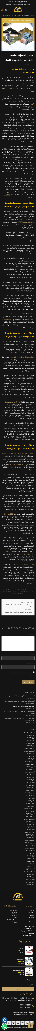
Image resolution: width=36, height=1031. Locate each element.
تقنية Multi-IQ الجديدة (18, 465)
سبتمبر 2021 (30, 848)
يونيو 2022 (31, 824)
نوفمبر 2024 (30, 764)
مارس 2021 (31, 858)
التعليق (31, 634)
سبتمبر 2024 (30, 769)
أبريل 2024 (31, 782)
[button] (4, 10)
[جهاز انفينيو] (18, 957)
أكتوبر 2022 (31, 814)
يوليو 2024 (31, 775)
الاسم (32, 654)
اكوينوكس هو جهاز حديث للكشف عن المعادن (18, 454)
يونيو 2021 (31, 853)
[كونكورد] (18, 946)
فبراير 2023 (31, 803)
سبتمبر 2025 (30, 748)
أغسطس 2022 (30, 819)
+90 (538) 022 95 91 (20, 2)
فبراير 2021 (31, 861)
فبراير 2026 (31, 743)
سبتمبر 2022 (30, 817)
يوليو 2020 (31, 874)
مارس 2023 (31, 801)
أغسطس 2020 (29, 872)
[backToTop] (30, 1025)
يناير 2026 (31, 746)
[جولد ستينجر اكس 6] (18, 968)
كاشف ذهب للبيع (16, 593)
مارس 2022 (31, 832)
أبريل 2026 (31, 738)
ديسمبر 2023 (30, 793)
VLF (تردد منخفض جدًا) (12, 402)
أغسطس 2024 (29, 772)
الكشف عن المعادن (13, 88)
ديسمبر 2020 (30, 866)
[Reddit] (14, 1023)
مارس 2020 (31, 882)
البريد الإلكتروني (28, 663)
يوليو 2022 (31, 822)
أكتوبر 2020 (31, 869)
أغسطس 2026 (30, 733)
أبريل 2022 (31, 830)
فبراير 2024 (31, 788)
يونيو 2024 (31, 777)
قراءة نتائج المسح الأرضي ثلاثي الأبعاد (23, 706)
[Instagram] (18, 1023)
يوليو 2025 (31, 754)
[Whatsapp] (9, 1023)
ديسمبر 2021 (30, 840)
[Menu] (31, 9)
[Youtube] (22, 1023)
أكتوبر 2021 (31, 845)
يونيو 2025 (31, 756)
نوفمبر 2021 (31, 843)
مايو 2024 (31, 780)
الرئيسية (32, 15)
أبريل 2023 (31, 798)
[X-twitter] (27, 1023)
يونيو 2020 (31, 877)
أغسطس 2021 (30, 851)
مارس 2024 (31, 785)
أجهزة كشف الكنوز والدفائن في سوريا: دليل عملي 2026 (19, 701)
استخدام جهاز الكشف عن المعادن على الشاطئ (18, 612)
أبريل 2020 (31, 879)
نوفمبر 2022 (31, 811)
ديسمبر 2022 (30, 809)
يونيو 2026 (31, 735)
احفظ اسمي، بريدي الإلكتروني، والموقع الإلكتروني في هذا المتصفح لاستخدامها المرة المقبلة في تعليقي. (18, 674)
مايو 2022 (31, 827)
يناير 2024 (31, 790)
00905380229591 (26, 1005)
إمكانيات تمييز (7, 319)
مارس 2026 (31, 740)
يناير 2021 (31, 864)
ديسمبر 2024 (30, 761)
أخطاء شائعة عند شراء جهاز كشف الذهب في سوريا (19, 696)
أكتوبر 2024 (31, 767)
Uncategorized (25, 15)
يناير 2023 (31, 806)
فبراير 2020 (31, 885)
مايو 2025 (31, 759)
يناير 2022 (31, 837)
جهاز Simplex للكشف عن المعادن (22, 357)
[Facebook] (32, 1023)
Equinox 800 (8, 514)
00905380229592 (26, 1008)
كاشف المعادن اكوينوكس (25, 565)
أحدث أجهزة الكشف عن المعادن (20, 591)
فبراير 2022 (31, 835)
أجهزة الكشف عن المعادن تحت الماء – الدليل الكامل (19, 605)
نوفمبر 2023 (31, 796)
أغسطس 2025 (30, 751)
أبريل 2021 (31, 856)
